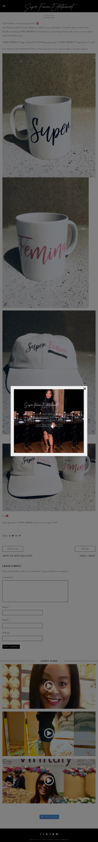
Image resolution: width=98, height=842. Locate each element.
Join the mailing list (49, 424)
